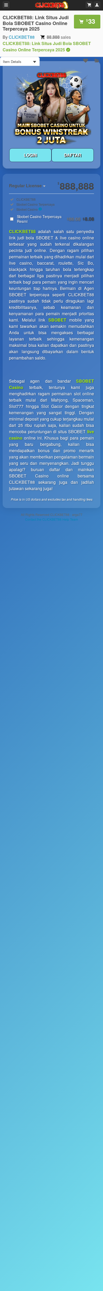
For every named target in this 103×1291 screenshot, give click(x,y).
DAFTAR (72, 155)
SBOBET (57, 320)
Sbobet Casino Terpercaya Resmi (55, 219)
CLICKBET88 (22, 37)
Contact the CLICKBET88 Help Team (51, 519)
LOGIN (30, 155)
